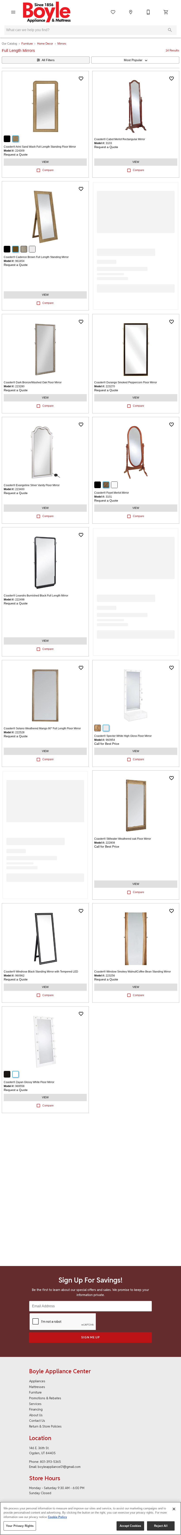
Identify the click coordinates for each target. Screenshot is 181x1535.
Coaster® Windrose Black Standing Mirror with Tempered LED (41, 971)
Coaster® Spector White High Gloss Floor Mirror (123, 735)
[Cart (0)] (166, 12)
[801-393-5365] (148, 12)
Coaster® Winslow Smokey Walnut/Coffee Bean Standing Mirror (132, 971)
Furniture (27, 43)
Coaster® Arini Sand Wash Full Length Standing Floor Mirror (40, 146)
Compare (48, 170)
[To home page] (47, 12)
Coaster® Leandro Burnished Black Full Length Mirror (36, 595)
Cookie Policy (57, 1517)
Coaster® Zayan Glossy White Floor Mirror (29, 1082)
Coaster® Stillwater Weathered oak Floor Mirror (122, 838)
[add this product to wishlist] (81, 78)
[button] (13, 12)
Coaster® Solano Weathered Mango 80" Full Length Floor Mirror (42, 728)
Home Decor (45, 43)
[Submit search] (170, 30)
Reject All (160, 1525)
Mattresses (37, 1387)
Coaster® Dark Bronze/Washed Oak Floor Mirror (33, 382)
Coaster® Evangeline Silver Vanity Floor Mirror (32, 485)
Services (35, 1404)
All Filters (48, 60)
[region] (90, 1518)
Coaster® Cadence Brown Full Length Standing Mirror (36, 257)
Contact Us (37, 1420)
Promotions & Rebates (45, 1398)
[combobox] (135, 60)
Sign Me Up (90, 1337)
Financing (36, 1409)
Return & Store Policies (45, 1426)
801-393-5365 (50, 1462)
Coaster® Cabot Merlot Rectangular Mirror (119, 139)
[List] (113, 12)
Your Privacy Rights (20, 1525)
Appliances (37, 1381)
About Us (36, 1415)
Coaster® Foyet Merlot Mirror (111, 492)
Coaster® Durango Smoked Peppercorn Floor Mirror (125, 382)
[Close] (174, 1509)
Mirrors (61, 43)
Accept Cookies (130, 1525)
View (45, 162)
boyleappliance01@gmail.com (59, 1467)
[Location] (130, 12)
